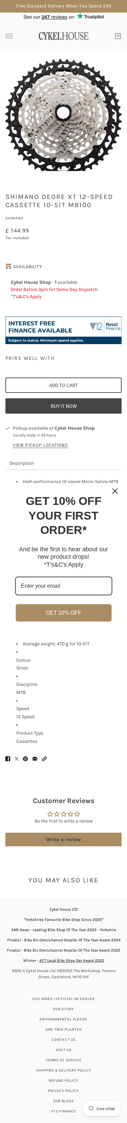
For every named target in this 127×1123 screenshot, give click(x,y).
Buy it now (64, 406)
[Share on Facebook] (8, 759)
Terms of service (64, 1060)
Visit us (63, 1050)
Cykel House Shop (75, 428)
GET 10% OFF (63, 613)
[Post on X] (17, 759)
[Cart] (118, 36)
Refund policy (63, 1080)
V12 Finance (63, 1111)
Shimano (14, 218)
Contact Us (63, 1040)
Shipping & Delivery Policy (63, 1070)
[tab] (21, 463)
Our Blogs (63, 1101)
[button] (44, 759)
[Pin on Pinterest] (25, 759)
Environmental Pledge (63, 1019)
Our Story (63, 1009)
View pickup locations (40, 445)
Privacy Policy (63, 1091)
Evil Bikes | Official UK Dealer (63, 999)
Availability (27, 266)
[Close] (115, 491)
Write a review (63, 839)
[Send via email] (35, 759)
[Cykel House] (63, 36)
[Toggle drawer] (9, 36)
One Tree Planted (63, 1029)
